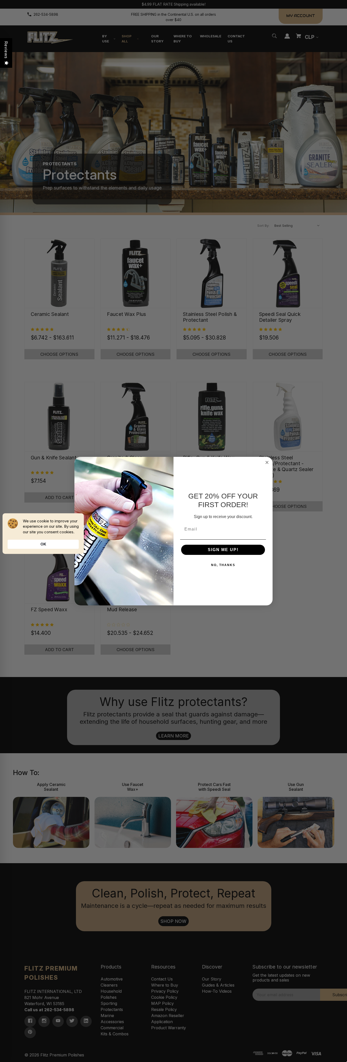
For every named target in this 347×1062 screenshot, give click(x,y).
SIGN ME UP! (223, 550)
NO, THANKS (223, 565)
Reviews (6, 50)
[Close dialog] (267, 462)
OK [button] (43, 544)
